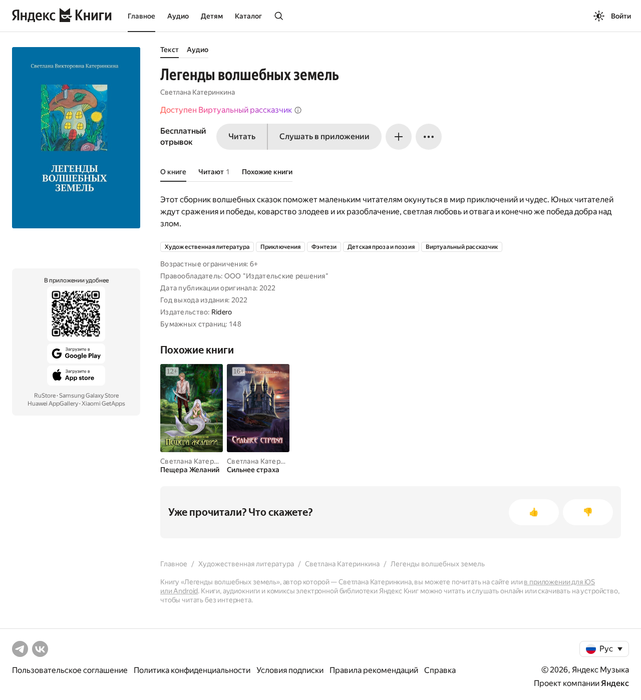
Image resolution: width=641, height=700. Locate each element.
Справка (440, 670)
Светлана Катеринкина (197, 92)
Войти (621, 16)
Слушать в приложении (324, 136)
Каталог (248, 16)
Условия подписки (290, 670)
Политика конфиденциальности (192, 670)
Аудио (178, 16)
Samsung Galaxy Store (89, 395)
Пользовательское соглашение (70, 670)
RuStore (45, 395)
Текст (169, 50)
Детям (212, 16)
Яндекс (615, 683)
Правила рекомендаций (374, 670)
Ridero (221, 312)
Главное (141, 16)
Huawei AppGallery (53, 403)
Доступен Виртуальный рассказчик (226, 110)
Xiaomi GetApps (103, 403)
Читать (241, 136)
